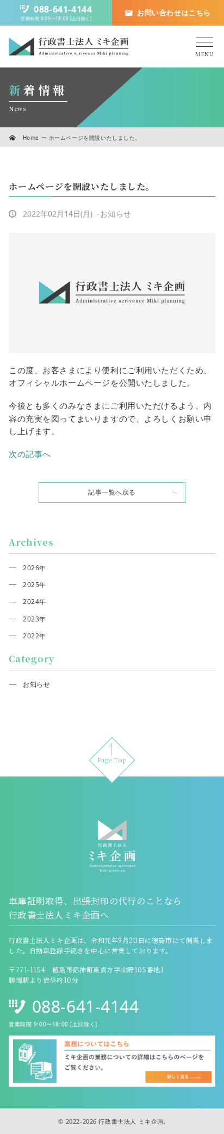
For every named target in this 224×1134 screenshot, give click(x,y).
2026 (31, 567)
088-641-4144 (85, 1006)
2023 (31, 619)
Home (31, 137)
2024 (31, 601)
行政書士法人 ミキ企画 (130, 1121)
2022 (31, 635)
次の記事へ (30, 453)
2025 (31, 584)
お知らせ (36, 684)
